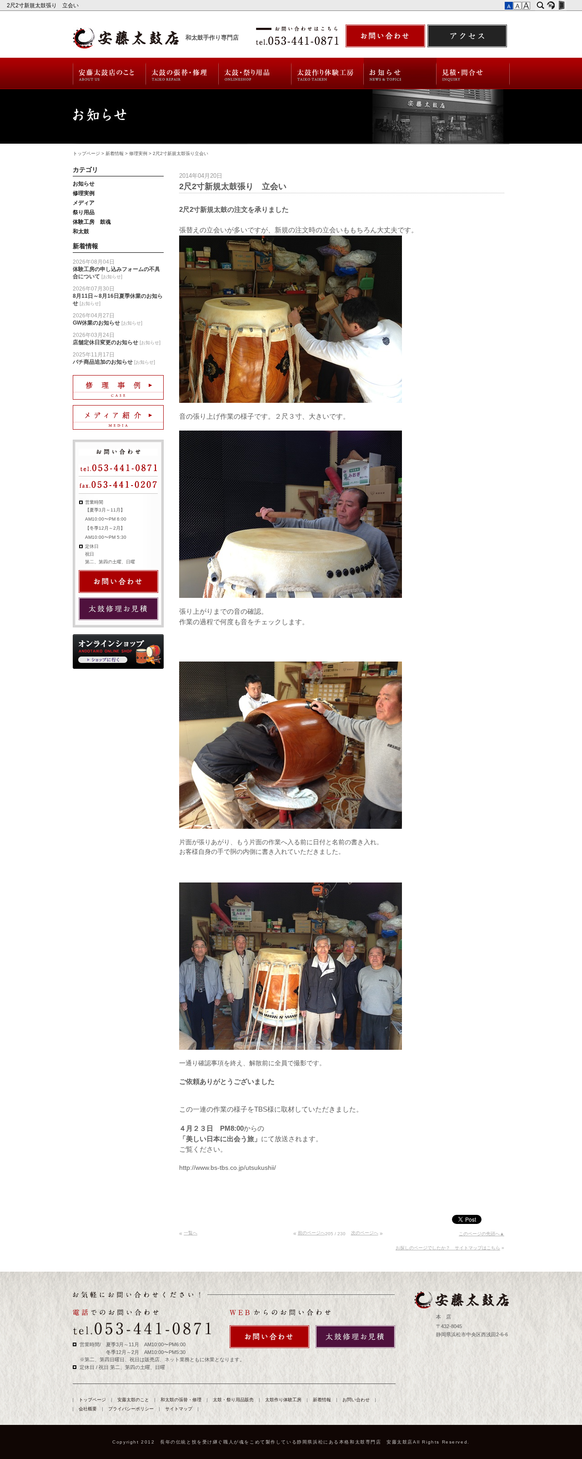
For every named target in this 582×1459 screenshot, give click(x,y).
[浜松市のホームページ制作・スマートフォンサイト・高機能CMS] (551, 5)
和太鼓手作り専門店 (212, 38)
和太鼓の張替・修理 (182, 73)
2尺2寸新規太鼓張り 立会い (43, 5)
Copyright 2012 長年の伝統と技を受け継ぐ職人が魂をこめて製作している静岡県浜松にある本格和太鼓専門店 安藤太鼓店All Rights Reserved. (291, 1441)
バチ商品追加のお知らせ (103, 362)
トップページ (86, 153)
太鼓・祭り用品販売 (255, 73)
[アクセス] (467, 36)
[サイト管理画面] (561, 5)
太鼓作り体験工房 (327, 73)
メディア (84, 203)
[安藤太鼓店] (461, 1300)
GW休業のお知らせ (96, 323)
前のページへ (311, 1232)
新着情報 (400, 73)
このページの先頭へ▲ (481, 1233)
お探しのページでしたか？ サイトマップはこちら (448, 1247)
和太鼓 (81, 231)
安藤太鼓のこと (109, 73)
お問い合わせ (473, 73)
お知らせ (84, 183)
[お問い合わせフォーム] (385, 36)
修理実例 (138, 153)
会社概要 (88, 1408)
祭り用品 (84, 212)
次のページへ (364, 1232)
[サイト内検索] (540, 5)
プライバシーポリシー (131, 1408)
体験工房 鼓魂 (92, 222)
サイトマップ (178, 1408)
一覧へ (190, 1232)
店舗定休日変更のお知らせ (105, 342)
